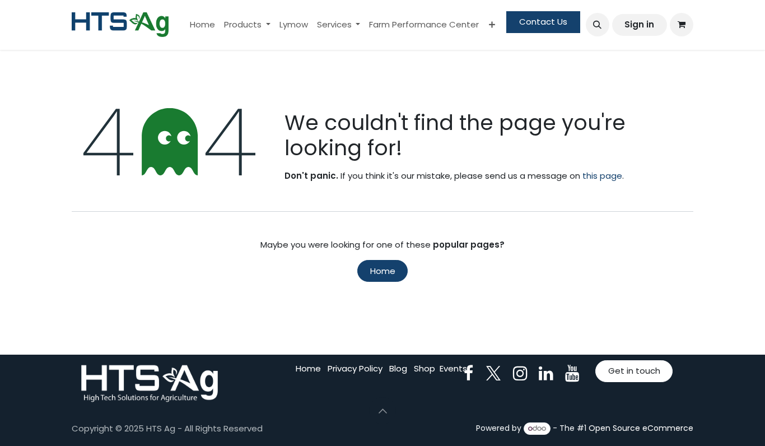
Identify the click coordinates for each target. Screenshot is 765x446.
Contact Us (543, 21)
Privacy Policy (355, 368)
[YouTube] (572, 373)
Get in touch (634, 371)
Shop (424, 368)
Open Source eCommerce (641, 428)
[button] (597, 24)
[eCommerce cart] (681, 24)
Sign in (639, 24)
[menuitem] (202, 25)
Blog (398, 368)
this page (602, 176)
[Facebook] (468, 373)
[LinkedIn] (546, 373)
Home (382, 271)
